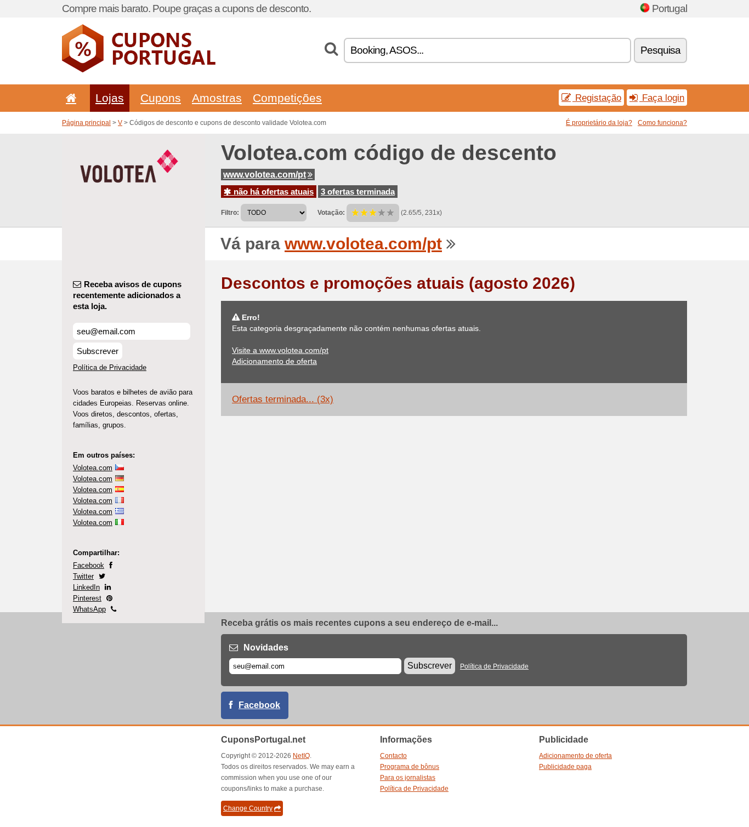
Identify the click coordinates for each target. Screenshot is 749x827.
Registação (596, 97)
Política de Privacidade (109, 367)
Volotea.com (92, 468)
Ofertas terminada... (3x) (282, 399)
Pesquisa (660, 50)
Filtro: (230, 212)
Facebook (88, 565)
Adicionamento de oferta (274, 361)
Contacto (393, 756)
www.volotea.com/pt (264, 174)
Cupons (160, 98)
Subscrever (97, 351)
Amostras (217, 98)
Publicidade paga (565, 767)
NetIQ (301, 756)
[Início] (69, 98)
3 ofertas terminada (358, 191)
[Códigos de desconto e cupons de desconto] (138, 70)
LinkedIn (86, 587)
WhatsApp (89, 609)
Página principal (86, 123)
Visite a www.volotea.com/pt (280, 350)
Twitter (83, 576)
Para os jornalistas (407, 778)
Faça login (661, 97)
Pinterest (87, 598)
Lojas (109, 98)
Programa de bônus (409, 767)
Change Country (248, 808)
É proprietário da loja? (599, 123)
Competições (287, 98)
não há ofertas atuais (272, 191)
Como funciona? (662, 123)
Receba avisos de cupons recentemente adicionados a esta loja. (127, 295)
